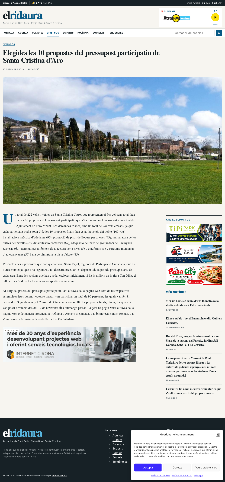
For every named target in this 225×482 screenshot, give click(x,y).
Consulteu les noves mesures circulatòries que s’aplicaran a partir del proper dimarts (193, 391)
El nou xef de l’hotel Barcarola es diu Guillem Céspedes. (194, 320)
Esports (117, 448)
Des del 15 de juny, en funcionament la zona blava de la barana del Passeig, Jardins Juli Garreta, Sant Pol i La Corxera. (192, 340)
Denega (177, 467)
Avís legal (198, 475)
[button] (218, 434)
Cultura (117, 440)
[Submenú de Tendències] (124, 33)
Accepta (148, 467)
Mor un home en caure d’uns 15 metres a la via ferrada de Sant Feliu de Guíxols (192, 303)
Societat (118, 457)
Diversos (9, 44)
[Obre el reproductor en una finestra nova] (215, 11)
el (22, 14)
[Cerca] (219, 33)
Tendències (119, 461)
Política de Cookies (160, 475)
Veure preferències (206, 467)
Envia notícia (193, 3)
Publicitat (217, 3)
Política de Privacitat (182, 475)
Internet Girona (59, 475)
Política (117, 453)
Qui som (206, 3)
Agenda (117, 435)
